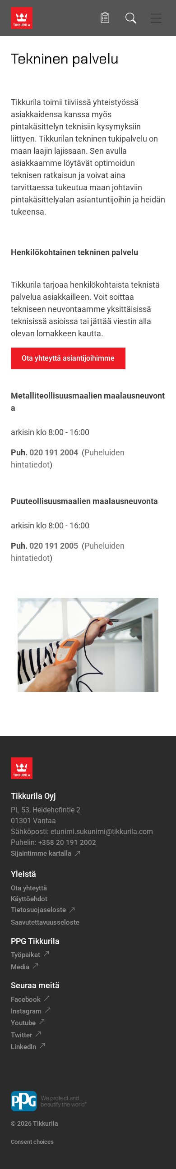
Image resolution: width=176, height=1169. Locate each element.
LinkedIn (23, 1047)
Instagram (26, 1011)
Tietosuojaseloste (38, 910)
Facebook (26, 999)
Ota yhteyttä (29, 888)
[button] (105, 18)
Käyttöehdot (29, 899)
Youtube (23, 1023)
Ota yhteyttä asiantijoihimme (68, 358)
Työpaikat (25, 955)
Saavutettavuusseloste (45, 922)
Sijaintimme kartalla (41, 853)
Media (20, 967)
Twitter (21, 1035)
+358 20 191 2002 (67, 843)
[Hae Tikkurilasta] (130, 18)
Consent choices (32, 1141)
